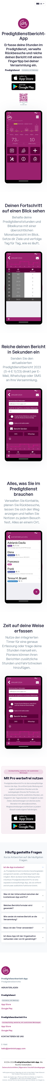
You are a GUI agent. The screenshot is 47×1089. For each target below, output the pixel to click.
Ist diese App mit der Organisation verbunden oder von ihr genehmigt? (19, 937)
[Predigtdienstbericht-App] (23, 24)
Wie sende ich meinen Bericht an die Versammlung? (20, 918)
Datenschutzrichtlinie (10, 1067)
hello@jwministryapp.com (13, 1048)
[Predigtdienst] (23, 77)
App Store (6, 1004)
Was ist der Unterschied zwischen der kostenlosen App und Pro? (21, 895)
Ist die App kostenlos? (13, 867)
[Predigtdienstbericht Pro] (23, 817)
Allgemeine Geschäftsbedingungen (32, 1067)
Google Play (6, 1008)
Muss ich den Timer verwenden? (18, 928)
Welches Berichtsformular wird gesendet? (17, 906)
